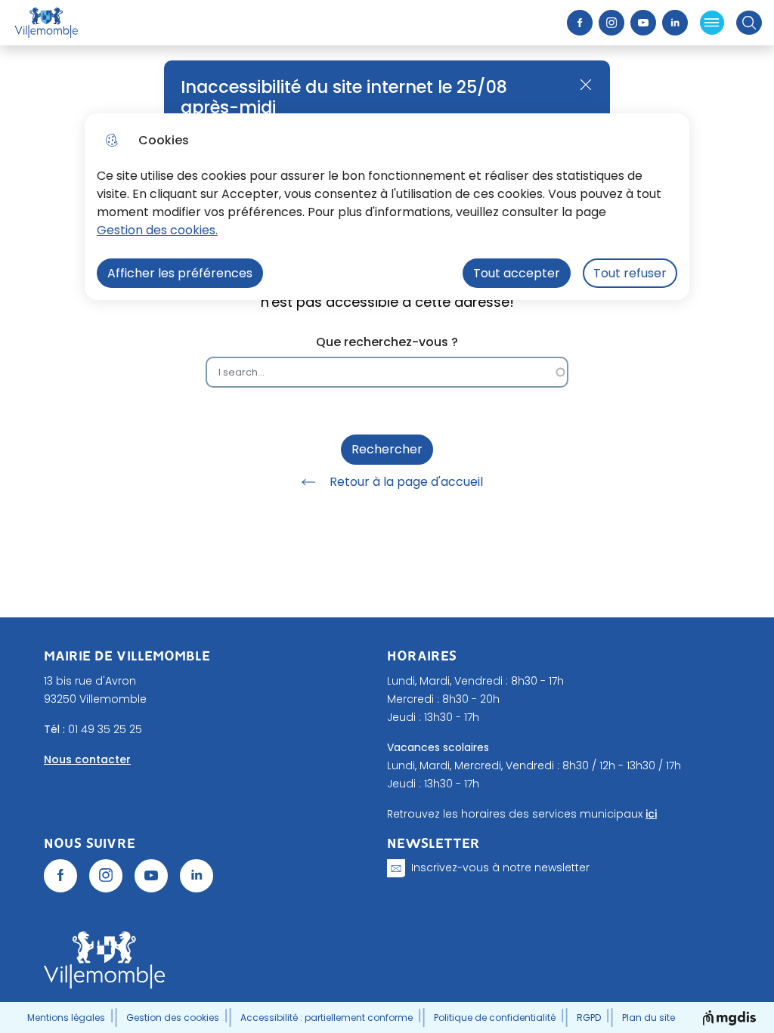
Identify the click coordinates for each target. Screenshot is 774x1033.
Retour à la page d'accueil (406, 481)
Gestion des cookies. (157, 230)
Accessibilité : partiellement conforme (326, 1017)
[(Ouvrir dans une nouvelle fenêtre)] (60, 876)
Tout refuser (630, 273)
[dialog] (387, 206)
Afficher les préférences (179, 273)
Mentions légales (66, 1017)
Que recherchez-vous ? (387, 342)
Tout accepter (516, 273)
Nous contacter (87, 759)
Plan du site (648, 1017)
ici (651, 813)
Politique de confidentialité (495, 1017)
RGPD (589, 1017)
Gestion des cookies (172, 1017)
